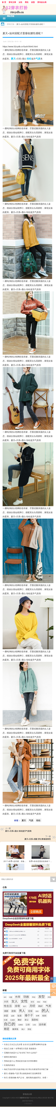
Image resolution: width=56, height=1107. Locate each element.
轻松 (29, 58)
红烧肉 (12, 1020)
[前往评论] (53, 986)
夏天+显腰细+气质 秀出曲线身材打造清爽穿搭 (22, 1073)
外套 (49, 997)
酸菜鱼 (15, 1029)
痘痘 (37, 1011)
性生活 (8, 1006)
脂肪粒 (35, 1019)
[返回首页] (53, 980)
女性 (20, 2)
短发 (19, 1015)
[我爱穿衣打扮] (28, 9)
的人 (45, 1010)
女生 (32, 1001)
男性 (27, 2)
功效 (26, 996)
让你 (28, 1024)
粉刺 (44, 1015)
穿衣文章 (12, 2)
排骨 (17, 1006)
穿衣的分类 (41, 2)
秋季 (37, 1016)
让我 (34, 1025)
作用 (17, 996)
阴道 (29, 1029)
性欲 (44, 1002)
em (5, 997)
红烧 (5, 1020)
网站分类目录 (43, 1098)
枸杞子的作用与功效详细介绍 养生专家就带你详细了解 (26, 1069)
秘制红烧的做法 (10, 1056)
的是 (6, 1015)
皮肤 (12, 1016)
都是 (6, 1029)
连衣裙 (42, 1024)
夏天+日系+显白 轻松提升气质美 (18, 831)
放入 (24, 1006)
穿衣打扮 (10, 24)
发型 (33, 2)
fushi (5, 41)
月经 (32, 1006)
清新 (6, 1010)
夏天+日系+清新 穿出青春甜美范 (37, 839)
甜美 (13, 1010)
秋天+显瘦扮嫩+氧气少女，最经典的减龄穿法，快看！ (26, 1077)
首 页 (4, 2)
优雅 (10, 997)
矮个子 (29, 1015)
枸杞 (40, 1006)
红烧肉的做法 (9, 1065)
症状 (30, 1010)
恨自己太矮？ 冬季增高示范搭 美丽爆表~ (20, 1048)
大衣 (6, 1001)
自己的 (9, 1023)
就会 (38, 1002)
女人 (14, 1001)
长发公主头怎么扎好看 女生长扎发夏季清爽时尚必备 (25, 1044)
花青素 (20, 1025)
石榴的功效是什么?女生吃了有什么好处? (20, 1052)
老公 (27, 1019)
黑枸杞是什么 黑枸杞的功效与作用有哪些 (20, 1061)
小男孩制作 (28, 1103)
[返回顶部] (53, 993)
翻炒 (19, 1019)
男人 (22, 1010)
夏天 (13, 58)
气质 (38, 58)
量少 (23, 1029)
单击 (33, 997)
